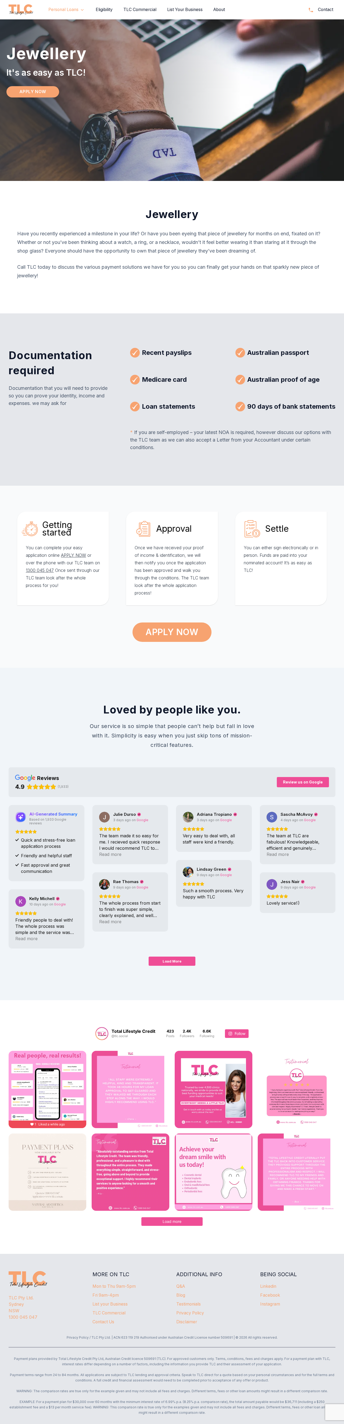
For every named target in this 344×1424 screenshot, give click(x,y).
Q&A (180, 1286)
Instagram (270, 1304)
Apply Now (32, 91)
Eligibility (104, 9)
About (219, 9)
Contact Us (103, 1321)
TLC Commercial (139, 9)
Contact (325, 9)
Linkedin (268, 1286)
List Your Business (185, 9)
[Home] (21, 9)
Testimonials (188, 1304)
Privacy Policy (190, 1312)
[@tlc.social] (101, 1033)
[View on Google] (104, 817)
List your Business (110, 1304)
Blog (180, 1295)
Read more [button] (110, 854)
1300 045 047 (40, 570)
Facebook (270, 1295)
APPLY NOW (73, 555)
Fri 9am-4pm (105, 1295)
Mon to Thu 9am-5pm (114, 1286)
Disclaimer (186, 1321)
